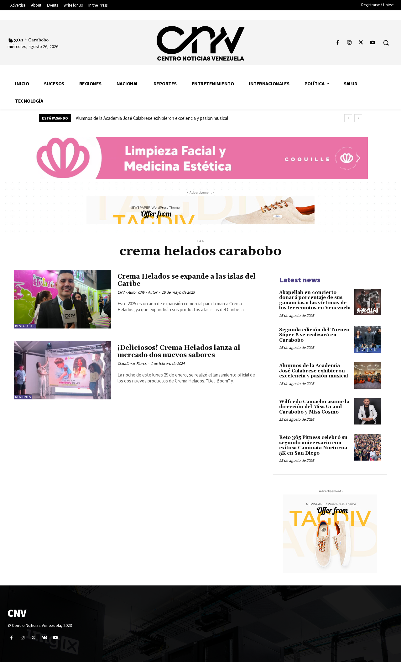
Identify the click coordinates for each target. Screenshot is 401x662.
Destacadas (24, 326)
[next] (358, 118)
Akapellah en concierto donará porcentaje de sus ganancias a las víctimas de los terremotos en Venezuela (315, 300)
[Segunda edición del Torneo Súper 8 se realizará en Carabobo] (367, 339)
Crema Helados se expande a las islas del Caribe (186, 280)
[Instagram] (349, 43)
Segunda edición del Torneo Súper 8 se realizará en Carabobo (314, 335)
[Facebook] (337, 43)
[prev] (348, 118)
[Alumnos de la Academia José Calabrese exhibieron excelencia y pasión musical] (367, 375)
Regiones (23, 397)
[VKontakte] (45, 638)
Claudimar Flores (131, 363)
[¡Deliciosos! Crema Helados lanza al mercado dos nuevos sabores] (62, 370)
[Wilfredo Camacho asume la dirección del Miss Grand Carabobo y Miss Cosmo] (367, 411)
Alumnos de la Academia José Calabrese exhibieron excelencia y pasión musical (152, 118)
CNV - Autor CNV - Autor (137, 292)
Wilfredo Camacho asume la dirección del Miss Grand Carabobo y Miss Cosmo (314, 407)
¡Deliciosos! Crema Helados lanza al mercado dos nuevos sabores (178, 351)
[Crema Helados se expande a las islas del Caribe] (62, 299)
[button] (385, 42)
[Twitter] (361, 43)
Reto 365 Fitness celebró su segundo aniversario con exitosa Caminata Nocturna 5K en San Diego (313, 445)
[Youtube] (372, 43)
